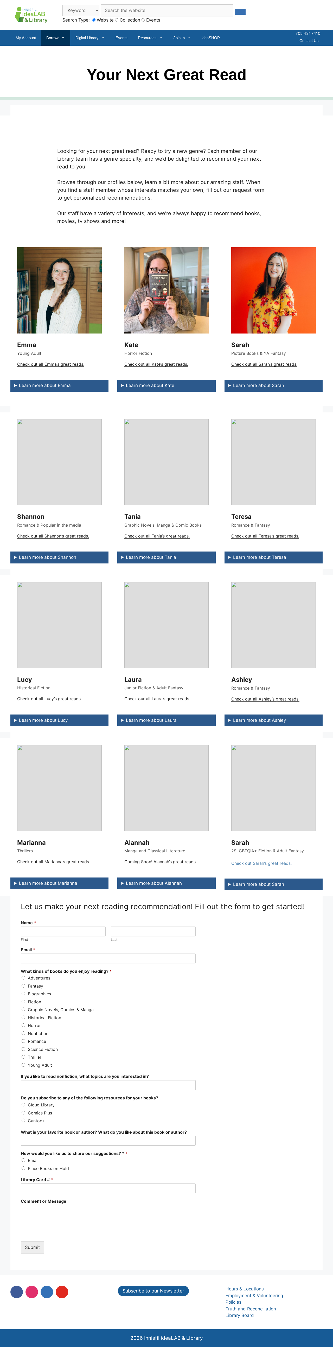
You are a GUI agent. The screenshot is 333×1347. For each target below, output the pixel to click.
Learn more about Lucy (43, 720)
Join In (179, 38)
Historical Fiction (44, 1017)
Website (104, 20)
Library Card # (37, 1179)
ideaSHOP (211, 38)
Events (152, 20)
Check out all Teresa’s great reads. (265, 536)
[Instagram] (31, 1292)
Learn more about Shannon (47, 557)
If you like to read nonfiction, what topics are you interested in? (85, 1076)
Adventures (39, 978)
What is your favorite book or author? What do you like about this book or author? (104, 1132)
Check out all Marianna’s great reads (53, 861)
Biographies (39, 993)
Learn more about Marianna (48, 883)
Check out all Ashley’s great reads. (265, 699)
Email (28, 949)
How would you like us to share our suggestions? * (74, 1153)
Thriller (34, 1057)
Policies (233, 1302)
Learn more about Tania (151, 557)
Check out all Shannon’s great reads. (53, 536)
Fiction (34, 1001)
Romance (37, 1041)
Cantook (36, 1120)
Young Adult (40, 1065)
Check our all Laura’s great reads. (157, 698)
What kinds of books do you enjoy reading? (66, 971)
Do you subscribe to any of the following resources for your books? (89, 1097)
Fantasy (35, 986)
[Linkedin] (47, 1292)
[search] (240, 12)
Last (114, 939)
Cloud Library (41, 1104)
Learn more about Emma (45, 385)
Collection (129, 20)
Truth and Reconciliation (251, 1308)
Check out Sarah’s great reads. (261, 863)
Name (28, 922)
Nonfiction (38, 1033)
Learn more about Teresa (259, 557)
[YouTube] (62, 1292)
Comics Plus (40, 1112)
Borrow (52, 38)
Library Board (240, 1315)
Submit (32, 1247)
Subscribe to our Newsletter (153, 1291)
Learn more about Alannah (154, 883)
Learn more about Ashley (259, 720)
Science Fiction (43, 1049)
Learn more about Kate (150, 385)
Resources (147, 38)
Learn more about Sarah (258, 385)
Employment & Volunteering (254, 1295)
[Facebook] (16, 1292)
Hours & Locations (245, 1288)
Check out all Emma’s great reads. (50, 364)
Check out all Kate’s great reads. (156, 364)
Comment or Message (43, 1201)
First (24, 939)
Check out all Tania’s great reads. (157, 536)
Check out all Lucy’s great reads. (49, 698)
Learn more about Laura (151, 720)
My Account (26, 38)
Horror (34, 1025)
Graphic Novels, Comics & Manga (61, 1009)
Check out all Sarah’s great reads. (264, 364)
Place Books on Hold (48, 1168)
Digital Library (87, 38)
